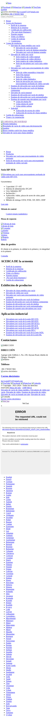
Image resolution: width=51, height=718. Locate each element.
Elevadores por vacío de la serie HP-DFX (22, 321)
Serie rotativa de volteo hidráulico (29, 61)
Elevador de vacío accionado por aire (15, 394)
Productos (10, 154)
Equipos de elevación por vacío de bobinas (27, 86)
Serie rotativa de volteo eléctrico (28, 59)
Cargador (4, 230)
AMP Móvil (27, 388)
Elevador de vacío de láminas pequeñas (31, 50)
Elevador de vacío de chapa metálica (15, 390)
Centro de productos (14, 43)
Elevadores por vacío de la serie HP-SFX (22, 326)
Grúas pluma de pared (24, 104)
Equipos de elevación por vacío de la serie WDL (25, 332)
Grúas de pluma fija (23, 102)
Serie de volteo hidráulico (26, 79)
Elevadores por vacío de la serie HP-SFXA (23, 324)
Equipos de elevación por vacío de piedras (27, 95)
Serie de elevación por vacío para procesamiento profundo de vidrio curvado (32, 82)
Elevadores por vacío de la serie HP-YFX (22, 319)
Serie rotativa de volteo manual (28, 57)
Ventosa (4, 235)
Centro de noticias (18, 39)
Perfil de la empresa (18, 25)
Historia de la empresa (19, 28)
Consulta (4, 256)
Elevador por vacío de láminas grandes (31, 52)
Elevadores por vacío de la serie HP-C (21, 330)
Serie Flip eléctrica (23, 77)
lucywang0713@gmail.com (28, 12)
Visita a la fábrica (17, 37)
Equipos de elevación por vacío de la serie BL (24, 335)
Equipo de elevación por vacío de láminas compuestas (27, 302)
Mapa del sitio (15, 388)
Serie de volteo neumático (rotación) (30, 72)
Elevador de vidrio (13, 392)
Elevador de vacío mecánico (27, 48)
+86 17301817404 (16, 14)
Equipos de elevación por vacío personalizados (29, 97)
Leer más (4, 204)
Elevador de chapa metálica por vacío (25, 45)
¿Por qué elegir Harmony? (21, 32)
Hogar (8, 21)
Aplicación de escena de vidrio (28, 110)
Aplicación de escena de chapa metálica (31, 113)
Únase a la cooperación (15, 117)
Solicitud (14, 108)
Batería (4, 239)
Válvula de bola (7, 226)
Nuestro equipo (17, 34)
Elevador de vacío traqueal (21, 93)
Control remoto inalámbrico (16, 214)
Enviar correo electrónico (11, 399)
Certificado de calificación (21, 30)
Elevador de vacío (38, 394)
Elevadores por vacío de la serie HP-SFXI (22, 328)
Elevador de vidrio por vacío (22, 54)
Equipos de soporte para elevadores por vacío (28, 99)
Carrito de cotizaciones (15, 115)
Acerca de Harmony (14, 23)
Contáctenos (16, 41)
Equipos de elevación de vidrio (34, 392)
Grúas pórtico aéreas (24, 106)
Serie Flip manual (23, 75)
